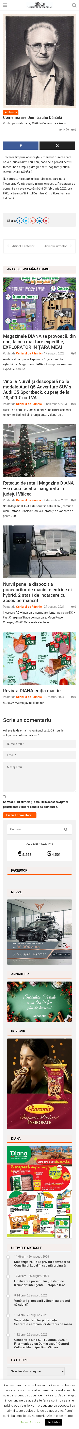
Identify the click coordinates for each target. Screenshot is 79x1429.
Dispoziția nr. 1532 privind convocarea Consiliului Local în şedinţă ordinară (42, 1263)
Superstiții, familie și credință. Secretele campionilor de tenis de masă (43, 1322)
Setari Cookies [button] (30, 1422)
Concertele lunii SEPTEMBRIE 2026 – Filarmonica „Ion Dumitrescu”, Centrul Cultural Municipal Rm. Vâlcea (41, 1343)
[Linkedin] (39, 220)
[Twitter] (26, 220)
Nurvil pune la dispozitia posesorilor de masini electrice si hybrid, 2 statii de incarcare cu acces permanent (37, 592)
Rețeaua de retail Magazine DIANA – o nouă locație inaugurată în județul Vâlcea (38, 488)
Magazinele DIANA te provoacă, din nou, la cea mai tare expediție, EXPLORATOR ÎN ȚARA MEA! (39, 341)
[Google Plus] (33, 220)
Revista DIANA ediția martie (32, 690)
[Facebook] (19, 220)
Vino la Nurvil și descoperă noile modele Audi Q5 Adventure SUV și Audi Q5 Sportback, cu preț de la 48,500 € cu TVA (38, 389)
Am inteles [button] (53, 1422)
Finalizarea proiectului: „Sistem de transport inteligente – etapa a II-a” (39, 1283)
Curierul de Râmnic (54, 123)
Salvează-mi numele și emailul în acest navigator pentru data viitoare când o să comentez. (35, 804)
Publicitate (11, 112)
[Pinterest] (46, 220)
